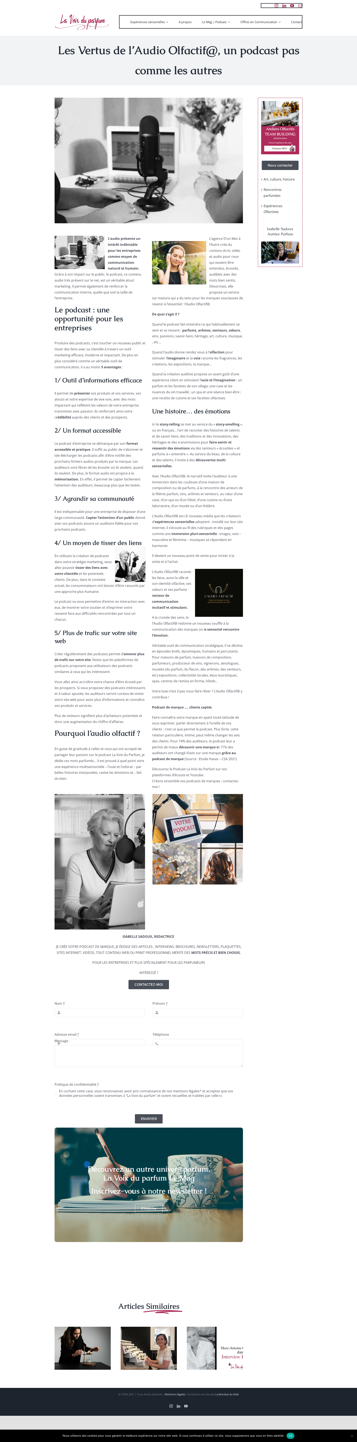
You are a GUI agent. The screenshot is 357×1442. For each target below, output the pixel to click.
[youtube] (292, 5)
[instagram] (276, 5)
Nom (60, 1003)
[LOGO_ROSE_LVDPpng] (82, 14)
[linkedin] (284, 5)
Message (61, 1041)
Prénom (160, 1003)
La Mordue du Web (227, 1394)
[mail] (300, 5)
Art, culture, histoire (279, 179)
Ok (290, 1435)
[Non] (352, 1436)
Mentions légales (175, 1394)
